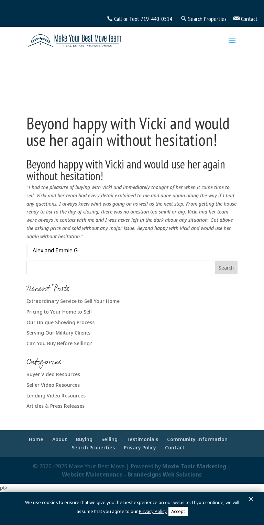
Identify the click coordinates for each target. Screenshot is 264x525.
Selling (109, 439)
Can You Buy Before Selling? (59, 343)
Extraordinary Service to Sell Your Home (73, 301)
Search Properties (93, 447)
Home (36, 439)
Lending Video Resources (56, 395)
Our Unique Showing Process (60, 322)
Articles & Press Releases (55, 406)
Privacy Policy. (153, 511)
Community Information (197, 439)
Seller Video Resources (53, 385)
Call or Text (127, 19)
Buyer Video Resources (53, 374)
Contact (175, 447)
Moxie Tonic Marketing (194, 466)
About (59, 439)
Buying (84, 439)
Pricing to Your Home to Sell (59, 311)
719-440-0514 (156, 19)
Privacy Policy (140, 447)
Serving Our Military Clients (58, 332)
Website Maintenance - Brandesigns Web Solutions (132, 474)
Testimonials (142, 439)
